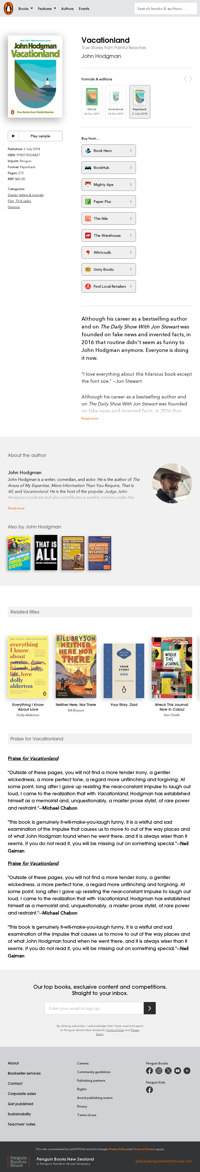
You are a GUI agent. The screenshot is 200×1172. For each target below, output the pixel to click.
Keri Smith (172, 714)
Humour (14, 206)
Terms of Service (144, 1149)
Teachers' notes (21, 1124)
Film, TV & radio (19, 200)
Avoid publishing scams (95, 1097)
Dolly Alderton (28, 714)
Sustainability (19, 1114)
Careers (83, 1063)
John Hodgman (101, 56)
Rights (81, 1089)
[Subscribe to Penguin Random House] (150, 1008)
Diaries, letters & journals (25, 194)
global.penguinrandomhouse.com (163, 1160)
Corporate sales (22, 1093)
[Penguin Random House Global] (22, 1161)
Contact (15, 1083)
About (13, 1063)
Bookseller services (24, 1073)
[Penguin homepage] (8, 8)
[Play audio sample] (13, 136)
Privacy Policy (117, 1149)
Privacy (82, 1106)
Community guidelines (93, 1071)
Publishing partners (91, 1080)
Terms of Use (115, 1030)
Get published (20, 1104)
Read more (90, 418)
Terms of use (86, 1114)
